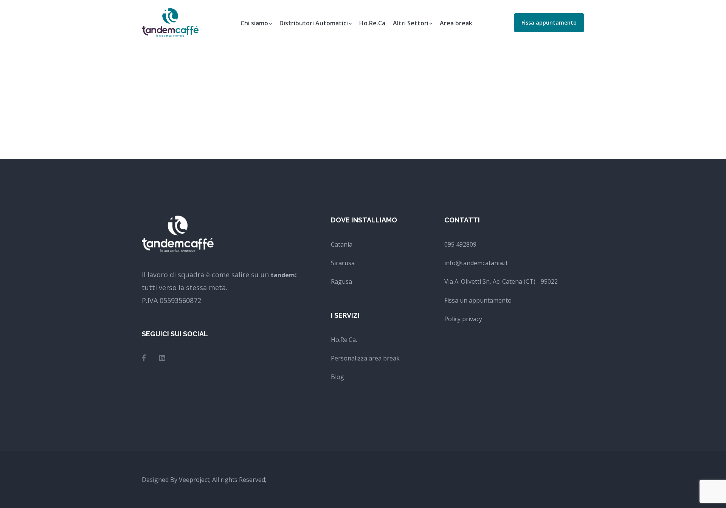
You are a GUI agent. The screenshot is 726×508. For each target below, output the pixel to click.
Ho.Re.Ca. (344, 340)
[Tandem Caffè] (170, 21)
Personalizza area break (365, 358)
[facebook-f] (144, 357)
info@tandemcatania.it (476, 263)
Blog (337, 377)
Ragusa (341, 281)
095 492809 (460, 244)
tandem (283, 275)
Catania (341, 244)
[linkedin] (162, 357)
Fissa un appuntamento (478, 300)
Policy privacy (463, 319)
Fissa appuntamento (549, 22)
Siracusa (343, 263)
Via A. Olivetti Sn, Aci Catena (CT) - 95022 (501, 281)
